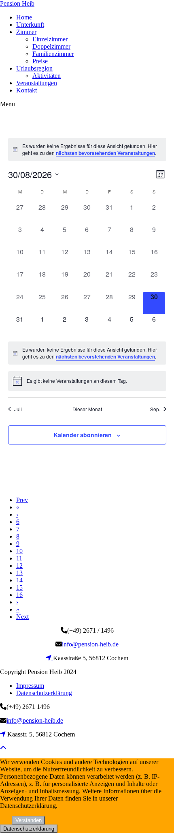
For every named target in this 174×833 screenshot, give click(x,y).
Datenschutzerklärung (44, 692)
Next (22, 616)
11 (19, 558)
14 (19, 580)
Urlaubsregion (34, 68)
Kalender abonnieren (83, 435)
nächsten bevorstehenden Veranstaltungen (105, 153)
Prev (22, 499)
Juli (18, 409)
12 (19, 565)
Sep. (155, 409)
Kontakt (26, 90)
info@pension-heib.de (90, 644)
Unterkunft (30, 24)
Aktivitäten (46, 75)
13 (19, 572)
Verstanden (28, 820)
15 (19, 587)
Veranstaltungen (36, 82)
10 (19, 550)
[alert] (87, 149)
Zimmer (26, 31)
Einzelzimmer (50, 39)
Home (24, 17)
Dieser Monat (87, 409)
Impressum (30, 685)
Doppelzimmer (51, 46)
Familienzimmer (53, 53)
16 (19, 594)
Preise (40, 61)
